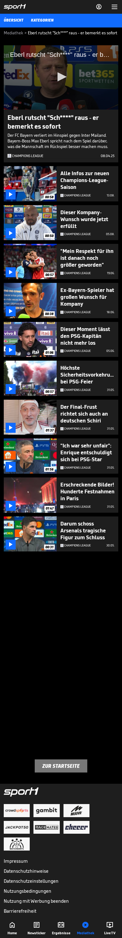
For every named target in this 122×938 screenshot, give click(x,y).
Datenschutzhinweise (26, 871)
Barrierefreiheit (20, 911)
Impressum (16, 861)
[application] (61, 77)
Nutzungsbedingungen (27, 891)
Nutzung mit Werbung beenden (36, 901)
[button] (61, 77)
